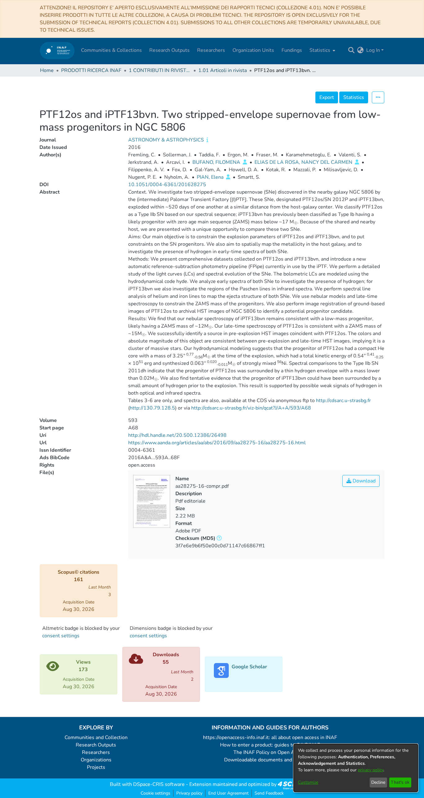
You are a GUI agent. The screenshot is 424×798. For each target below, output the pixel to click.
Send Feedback (269, 793)
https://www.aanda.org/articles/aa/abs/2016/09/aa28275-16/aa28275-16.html (217, 442)
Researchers (96, 752)
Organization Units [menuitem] (253, 50)
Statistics (353, 97)
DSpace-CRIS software (159, 784)
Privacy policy (189, 793)
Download (363, 480)
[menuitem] (321, 50)
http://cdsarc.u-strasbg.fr (343, 400)
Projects (96, 767)
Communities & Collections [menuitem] (111, 50)
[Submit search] (351, 50)
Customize (308, 782)
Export (326, 97)
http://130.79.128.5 (152, 408)
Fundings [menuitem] (292, 50)
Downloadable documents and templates (270, 759)
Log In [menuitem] (373, 50)
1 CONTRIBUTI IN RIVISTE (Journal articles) (160, 70)
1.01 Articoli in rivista (222, 70)
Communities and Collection (96, 737)
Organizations (96, 759)
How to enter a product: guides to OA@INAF (270, 745)
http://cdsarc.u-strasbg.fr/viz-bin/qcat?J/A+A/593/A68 (251, 408)
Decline (378, 782)
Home (47, 70)
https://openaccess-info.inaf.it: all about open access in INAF (270, 737)
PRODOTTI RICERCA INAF (91, 70)
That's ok (400, 782)
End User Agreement (228, 793)
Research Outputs (96, 745)
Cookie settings (155, 793)
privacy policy (370, 770)
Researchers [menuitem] (211, 50)
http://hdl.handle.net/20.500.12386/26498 (177, 435)
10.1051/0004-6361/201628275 (167, 184)
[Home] (57, 50)
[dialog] (356, 768)
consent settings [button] (60, 635)
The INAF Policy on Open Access (270, 752)
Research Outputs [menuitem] (169, 50)
